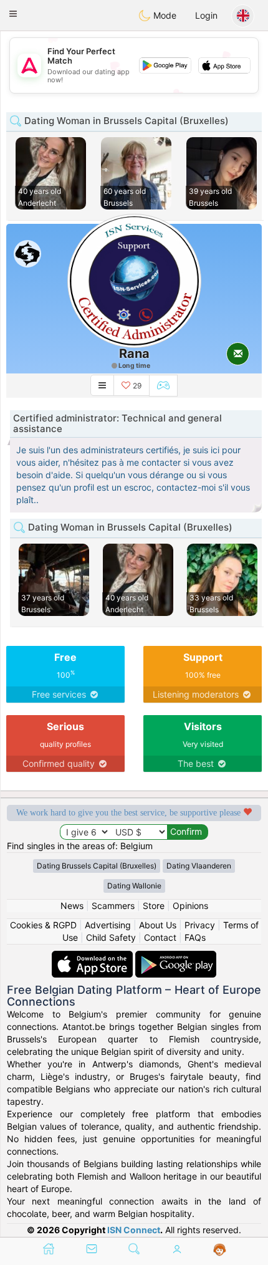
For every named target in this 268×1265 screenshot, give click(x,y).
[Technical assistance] (219, 1250)
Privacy (199, 925)
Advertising (108, 925)
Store (154, 905)
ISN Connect (133, 1229)
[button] (13, 13)
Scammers (113, 905)
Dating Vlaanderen (198, 865)
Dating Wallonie (134, 885)
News (72, 905)
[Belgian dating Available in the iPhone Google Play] (175, 956)
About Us (157, 925)
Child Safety (111, 937)
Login (206, 15)
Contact (160, 937)
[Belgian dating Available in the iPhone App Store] (93, 956)
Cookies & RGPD (43, 925)
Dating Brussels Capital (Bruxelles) (96, 865)
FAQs (195, 937)
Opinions (190, 905)
